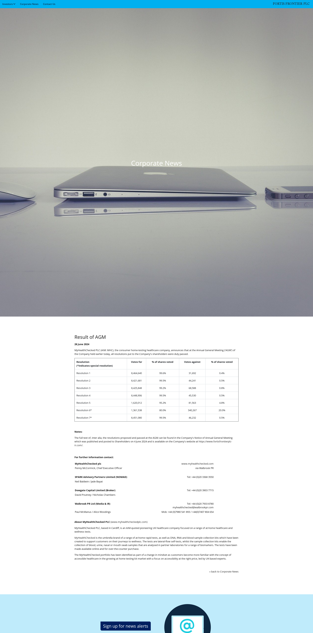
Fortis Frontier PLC (291, 4)
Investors (7, 4)
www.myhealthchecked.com (197, 463)
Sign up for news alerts (125, 626)
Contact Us (49, 4)
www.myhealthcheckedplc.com (129, 522)
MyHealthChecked (84, 537)
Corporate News (29, 4)
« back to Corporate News (224, 571)
